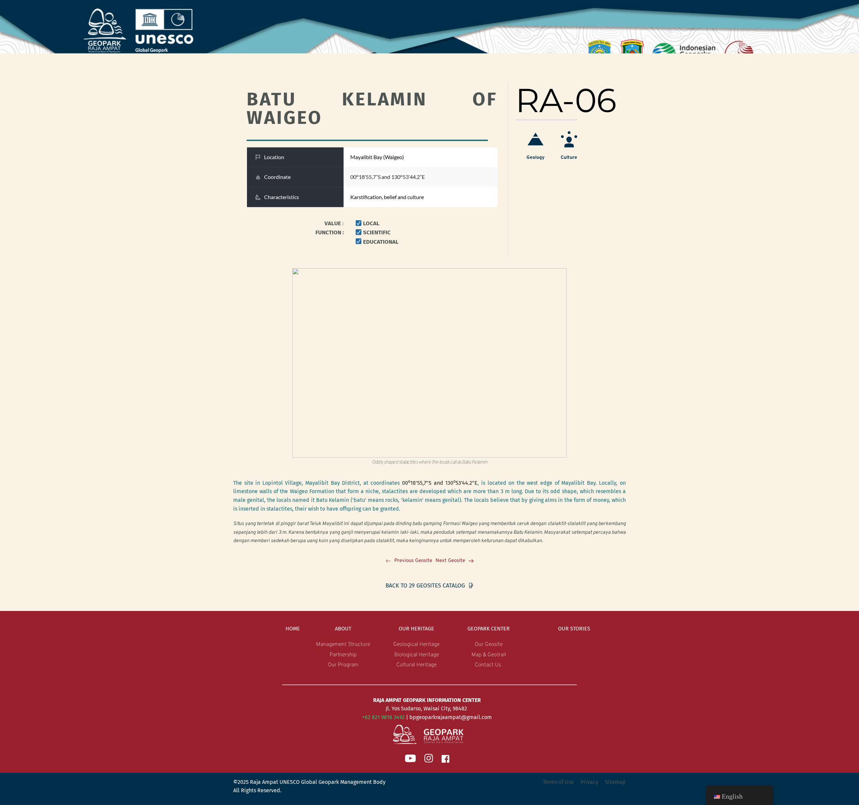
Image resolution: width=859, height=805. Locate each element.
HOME (293, 628)
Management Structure (343, 644)
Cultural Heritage (416, 665)
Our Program (343, 665)
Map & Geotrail (488, 655)
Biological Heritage (416, 655)
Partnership (343, 655)
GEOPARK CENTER (488, 628)
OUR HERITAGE (416, 628)
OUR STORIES (574, 628)
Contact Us (488, 665)
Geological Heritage (416, 644)
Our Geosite (489, 644)
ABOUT (343, 628)
